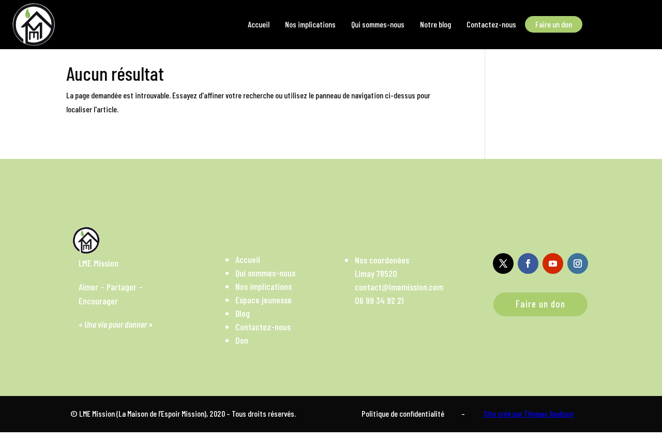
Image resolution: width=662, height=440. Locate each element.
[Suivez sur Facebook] (528, 263)
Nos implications (263, 286)
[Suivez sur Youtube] (553, 263)
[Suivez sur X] (503, 263)
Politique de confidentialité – (413, 413)
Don (241, 340)
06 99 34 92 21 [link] (379, 300)
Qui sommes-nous (265, 272)
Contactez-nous (263, 326)
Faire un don (540, 304)
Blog (242, 313)
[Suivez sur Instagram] (577, 263)
